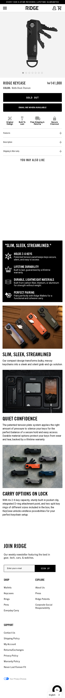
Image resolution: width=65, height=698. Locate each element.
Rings (7, 598)
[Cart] (59, 8)
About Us (40, 587)
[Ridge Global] (32, 8)
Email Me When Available (32, 107)
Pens (6, 604)
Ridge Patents (42, 598)
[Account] (54, 8)
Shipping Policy (12, 638)
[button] (57, 690)
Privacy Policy (11, 655)
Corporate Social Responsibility (43, 606)
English (52, 695)
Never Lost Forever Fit (15, 666)
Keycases (9, 593)
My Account (10, 644)
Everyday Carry (11, 610)
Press (38, 593)
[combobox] (54, 695)
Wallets (8, 587)
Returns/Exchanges (14, 649)
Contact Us (9, 632)
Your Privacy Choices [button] (18, 678)
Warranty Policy (12, 661)
